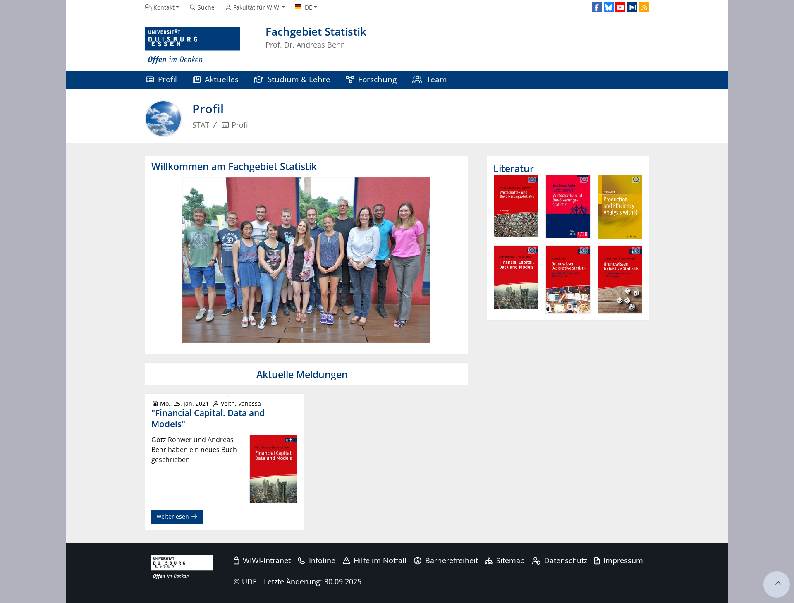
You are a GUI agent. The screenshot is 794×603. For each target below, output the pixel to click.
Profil (167, 79)
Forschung (377, 79)
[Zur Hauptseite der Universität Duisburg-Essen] (192, 46)
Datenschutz (565, 560)
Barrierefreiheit (451, 560)
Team (436, 79)
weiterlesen (174, 516)
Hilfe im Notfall (380, 560)
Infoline (322, 560)
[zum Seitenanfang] (776, 584)
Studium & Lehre (299, 79)
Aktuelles (222, 79)
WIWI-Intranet (267, 560)
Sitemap (510, 560)
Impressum (623, 560)
